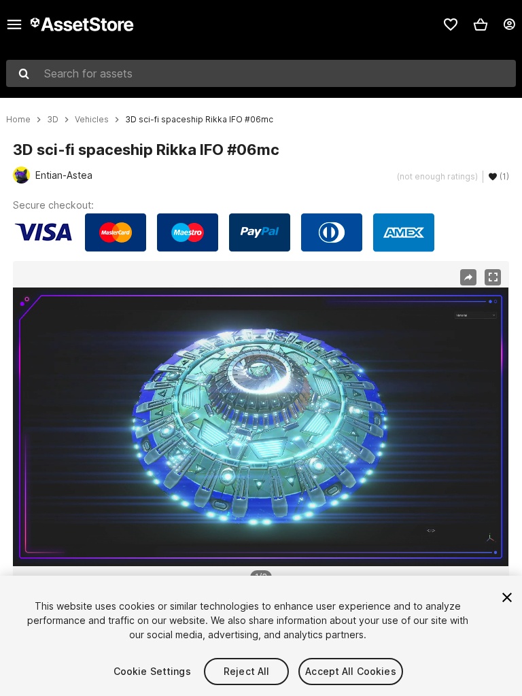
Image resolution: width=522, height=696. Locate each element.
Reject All (246, 671)
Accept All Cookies (350, 671)
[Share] (468, 277)
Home (18, 119)
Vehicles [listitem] (92, 119)
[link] (450, 24)
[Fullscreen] (493, 277)
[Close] (507, 597)
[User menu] (509, 24)
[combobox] (261, 73)
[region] (260, 427)
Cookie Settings (152, 671)
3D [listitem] (52, 119)
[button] (480, 24)
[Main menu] (14, 24)
